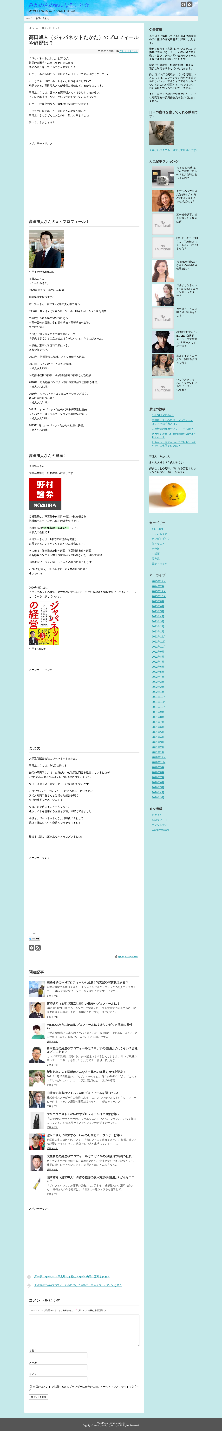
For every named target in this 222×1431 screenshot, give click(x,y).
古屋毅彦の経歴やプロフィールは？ (172, 428)
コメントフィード (162, 825)
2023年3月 (158, 621)
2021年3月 (158, 742)
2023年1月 (158, 631)
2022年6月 (158, 666)
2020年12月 (159, 757)
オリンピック (159, 533)
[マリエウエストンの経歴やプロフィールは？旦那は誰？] (37, 1120)
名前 (32, 1350)
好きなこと (158, 543)
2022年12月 (159, 636)
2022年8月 (158, 656)
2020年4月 (158, 792)
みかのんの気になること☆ (59, 5)
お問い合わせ (42, 18)
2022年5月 (158, 671)
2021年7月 (158, 722)
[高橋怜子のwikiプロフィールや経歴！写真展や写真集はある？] (37, 989)
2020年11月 (158, 762)
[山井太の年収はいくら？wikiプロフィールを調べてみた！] (37, 1099)
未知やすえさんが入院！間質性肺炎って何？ (186, 359)
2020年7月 (158, 777)
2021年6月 (158, 727)
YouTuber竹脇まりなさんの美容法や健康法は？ (187, 265)
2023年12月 (159, 591)
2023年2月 (158, 626)
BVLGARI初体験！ (163, 415)
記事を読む (52, 995)
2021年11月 (158, 702)
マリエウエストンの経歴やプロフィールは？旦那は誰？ (83, 1114)
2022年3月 (158, 681)
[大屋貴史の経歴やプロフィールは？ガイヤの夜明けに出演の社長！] (37, 1163)
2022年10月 (159, 646)
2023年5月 (158, 611)
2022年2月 (158, 686)
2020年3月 (158, 797)
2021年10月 (159, 707)
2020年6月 (158, 782)
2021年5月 (158, 732)
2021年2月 (158, 747)
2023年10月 (159, 596)
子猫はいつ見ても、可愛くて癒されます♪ (173, 150)
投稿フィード (159, 820)
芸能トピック (159, 563)
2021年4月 (158, 737)
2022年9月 (158, 651)
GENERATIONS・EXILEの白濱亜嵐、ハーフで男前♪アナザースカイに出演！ (187, 339)
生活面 (156, 553)
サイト (33, 1374)
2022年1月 (158, 692)
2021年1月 (158, 752)
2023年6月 (158, 606)
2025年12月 (159, 581)
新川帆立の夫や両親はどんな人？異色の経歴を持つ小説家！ (86, 1071)
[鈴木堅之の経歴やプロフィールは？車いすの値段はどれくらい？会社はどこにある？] (37, 1055)
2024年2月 (158, 586)
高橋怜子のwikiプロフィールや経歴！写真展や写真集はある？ (87, 982)
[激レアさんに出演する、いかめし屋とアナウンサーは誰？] (37, 1142)
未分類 (156, 548)
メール (33, 1362)
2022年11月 (158, 641)
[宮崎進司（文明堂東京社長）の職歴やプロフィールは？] (37, 1010)
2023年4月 (158, 616)
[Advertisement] (84, 168)
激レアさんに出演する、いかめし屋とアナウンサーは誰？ (85, 1135)
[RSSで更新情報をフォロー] (189, 5)
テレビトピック (128, 51)
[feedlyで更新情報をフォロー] (183, 5)
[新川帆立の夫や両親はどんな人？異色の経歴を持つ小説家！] (37, 1078)
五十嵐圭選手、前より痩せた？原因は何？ (186, 218)
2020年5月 (158, 787)
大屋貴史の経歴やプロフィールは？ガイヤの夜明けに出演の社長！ (91, 1156)
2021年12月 (159, 697)
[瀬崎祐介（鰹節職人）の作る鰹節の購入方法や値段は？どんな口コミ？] (37, 1184)
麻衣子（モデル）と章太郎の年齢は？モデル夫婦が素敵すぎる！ (72, 1276)
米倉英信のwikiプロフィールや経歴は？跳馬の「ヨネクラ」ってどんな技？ (78, 1285)
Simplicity (120, 1423)
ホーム (29, 18)
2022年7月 (158, 661)
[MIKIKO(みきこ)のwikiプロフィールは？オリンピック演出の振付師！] (37, 1031)
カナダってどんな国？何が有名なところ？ (186, 312)
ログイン (157, 815)
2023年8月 (158, 601)
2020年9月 (158, 767)
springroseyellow (128, 956)
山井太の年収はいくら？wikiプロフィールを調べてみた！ (85, 1093)
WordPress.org (160, 830)
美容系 (156, 558)
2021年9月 (158, 712)
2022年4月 (158, 676)
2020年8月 (158, 772)
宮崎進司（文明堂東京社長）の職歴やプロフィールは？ (83, 1003)
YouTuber (157, 529)
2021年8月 (158, 717)
